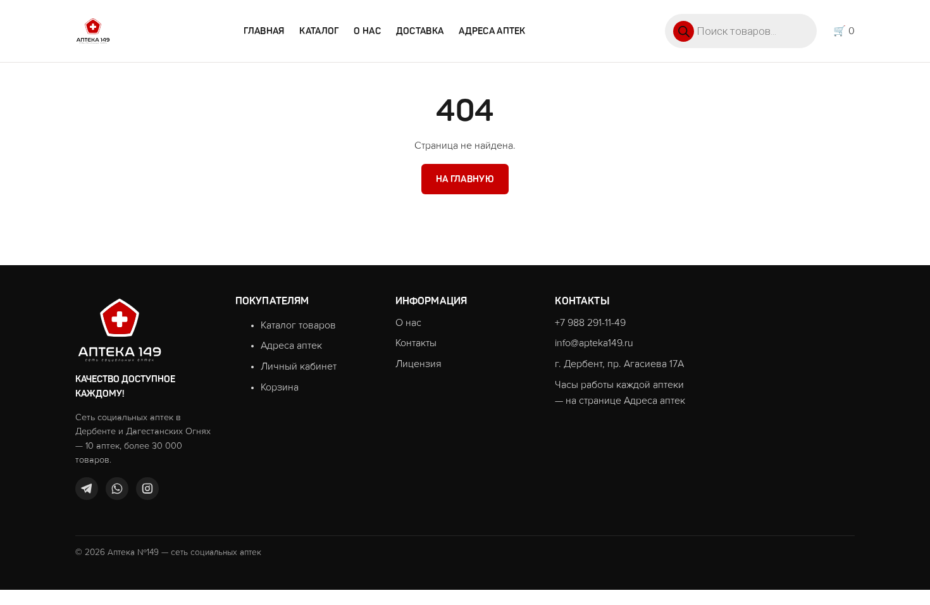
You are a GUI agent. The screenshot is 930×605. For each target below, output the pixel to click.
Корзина (280, 387)
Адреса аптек (492, 31)
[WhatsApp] (117, 488)
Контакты (416, 343)
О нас (367, 31)
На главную (465, 179)
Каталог (318, 31)
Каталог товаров (298, 325)
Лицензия (418, 364)
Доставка (419, 31)
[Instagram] (147, 488)
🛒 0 (844, 31)
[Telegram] (86, 488)
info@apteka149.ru (594, 343)
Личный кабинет (299, 366)
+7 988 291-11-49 (590, 323)
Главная (264, 31)
